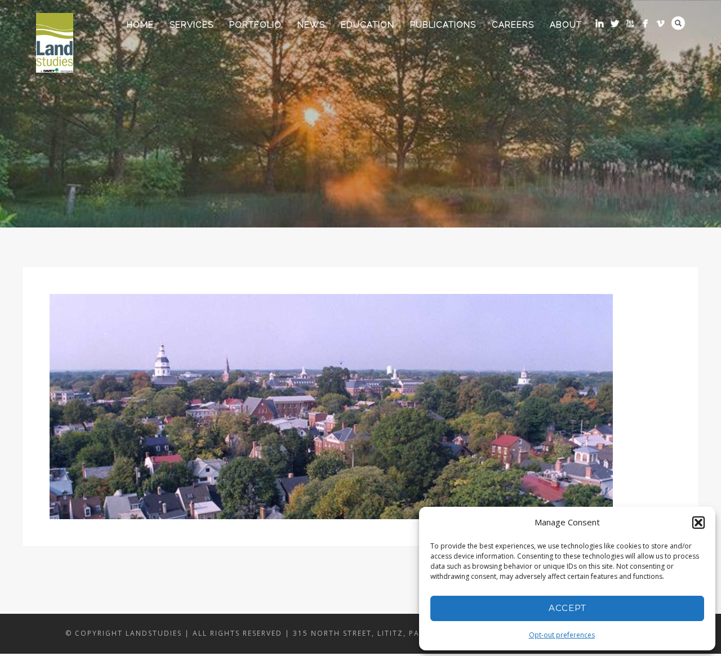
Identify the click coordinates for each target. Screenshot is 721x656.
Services (191, 25)
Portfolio (255, 25)
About (566, 25)
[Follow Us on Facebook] (645, 23)
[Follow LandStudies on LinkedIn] (600, 23)
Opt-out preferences (562, 635)
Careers (513, 25)
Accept (567, 608)
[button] (698, 522)
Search (678, 23)
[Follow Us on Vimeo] (660, 23)
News (311, 25)
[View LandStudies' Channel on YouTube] (630, 23)
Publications (443, 25)
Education (367, 25)
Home (140, 25)
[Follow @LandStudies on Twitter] (615, 23)
